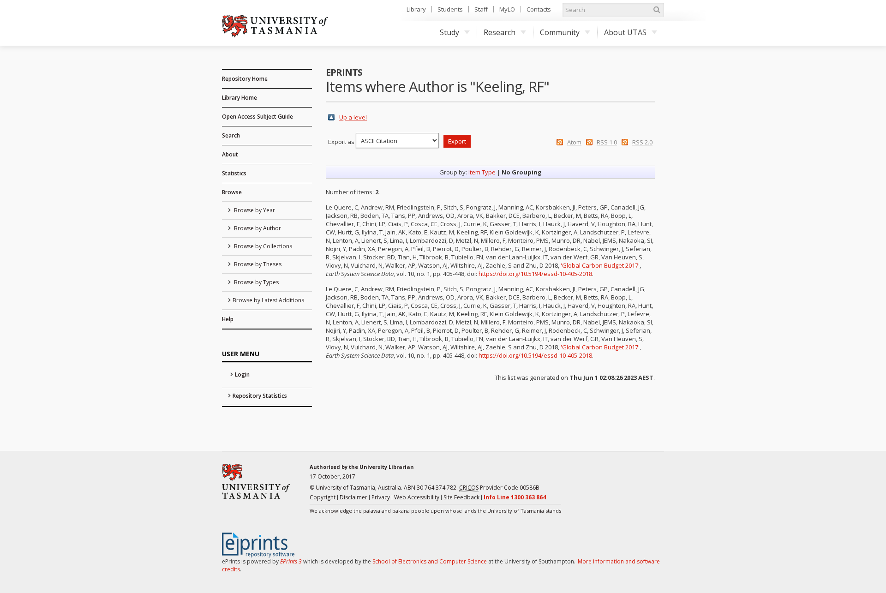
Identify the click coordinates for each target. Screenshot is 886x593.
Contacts (539, 9)
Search (231, 135)
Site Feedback (461, 497)
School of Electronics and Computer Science (429, 561)
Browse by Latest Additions (268, 300)
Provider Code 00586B (499, 487)
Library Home (239, 98)
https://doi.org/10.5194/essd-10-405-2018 (535, 274)
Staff (481, 9)
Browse (232, 192)
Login (242, 374)
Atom (574, 142)
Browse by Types (256, 282)
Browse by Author (257, 228)
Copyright (322, 497)
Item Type (482, 172)
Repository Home (245, 79)
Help (227, 319)
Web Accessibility (416, 497)
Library (416, 9)
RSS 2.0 (642, 142)
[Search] (656, 9)
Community (560, 32)
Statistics (234, 173)
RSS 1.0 (607, 142)
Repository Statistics (260, 396)
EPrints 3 (291, 561)
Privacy (380, 497)
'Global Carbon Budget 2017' (600, 265)
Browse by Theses (257, 264)
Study (449, 32)
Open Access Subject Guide (257, 116)
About (230, 154)
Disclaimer (353, 497)
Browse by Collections (262, 246)
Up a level (353, 117)
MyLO (507, 9)
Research (499, 32)
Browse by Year (254, 210)
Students (450, 9)
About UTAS (625, 32)
